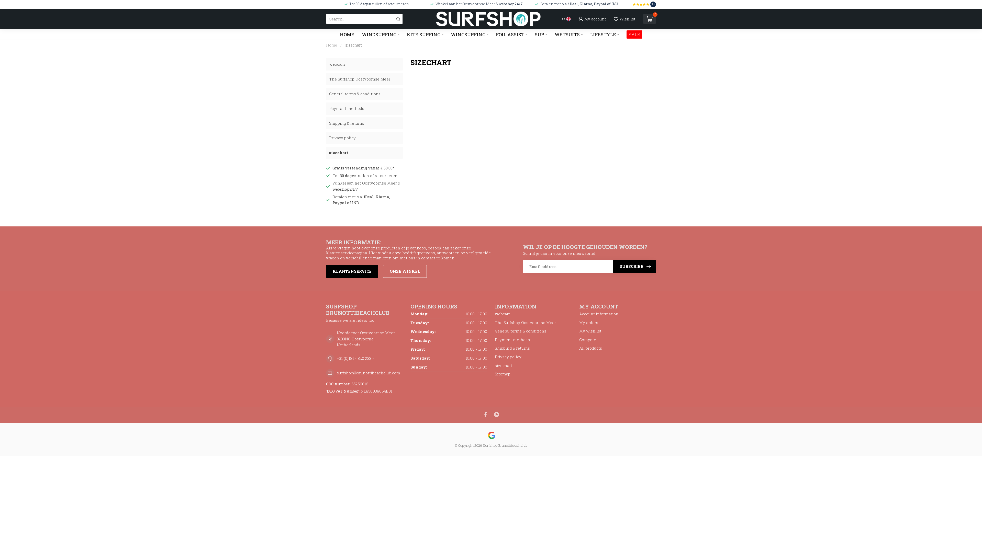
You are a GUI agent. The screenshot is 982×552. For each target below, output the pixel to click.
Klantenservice (352, 271)
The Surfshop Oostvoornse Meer (359, 79)
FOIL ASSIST (510, 34)
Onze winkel (405, 271)
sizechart (353, 45)
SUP (539, 34)
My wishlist (590, 331)
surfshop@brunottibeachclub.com (368, 372)
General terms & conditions (355, 93)
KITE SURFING (423, 34)
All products (590, 348)
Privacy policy (342, 137)
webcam (337, 64)
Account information (598, 313)
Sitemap (502, 373)
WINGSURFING (468, 34)
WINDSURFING (379, 34)
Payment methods (346, 108)
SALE (634, 34)
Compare (587, 339)
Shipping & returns (346, 123)
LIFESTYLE (603, 34)
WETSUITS (567, 34)
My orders (588, 322)
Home (347, 34)
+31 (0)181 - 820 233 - (355, 358)
